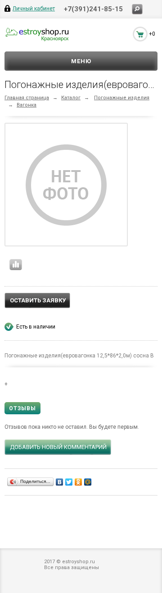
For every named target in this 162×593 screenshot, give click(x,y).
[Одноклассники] (78, 482)
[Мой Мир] (88, 482)
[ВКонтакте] (59, 482)
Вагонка (26, 105)
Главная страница (26, 98)
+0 (152, 34)
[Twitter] (69, 482)
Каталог (71, 98)
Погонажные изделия (121, 98)
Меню (81, 61)
